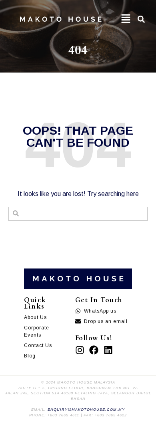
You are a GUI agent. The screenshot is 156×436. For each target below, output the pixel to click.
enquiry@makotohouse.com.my (86, 410)
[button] (126, 19)
